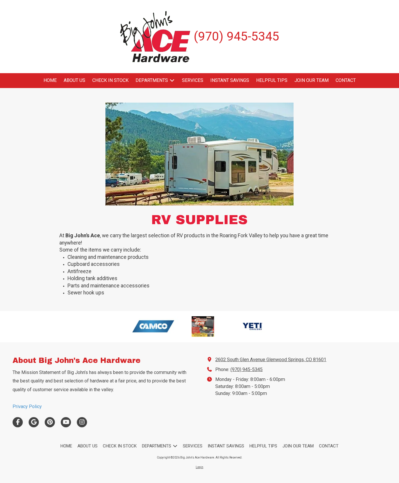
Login (199, 467)
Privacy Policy (27, 406)
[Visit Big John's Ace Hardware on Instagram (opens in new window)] (82, 422)
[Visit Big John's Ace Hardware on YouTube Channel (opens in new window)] (66, 422)
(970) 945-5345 (246, 369)
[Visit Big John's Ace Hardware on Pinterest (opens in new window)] (50, 422)
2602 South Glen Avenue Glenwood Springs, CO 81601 (270, 359)
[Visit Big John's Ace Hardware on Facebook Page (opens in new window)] (18, 422)
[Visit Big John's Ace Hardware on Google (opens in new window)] (34, 422)
